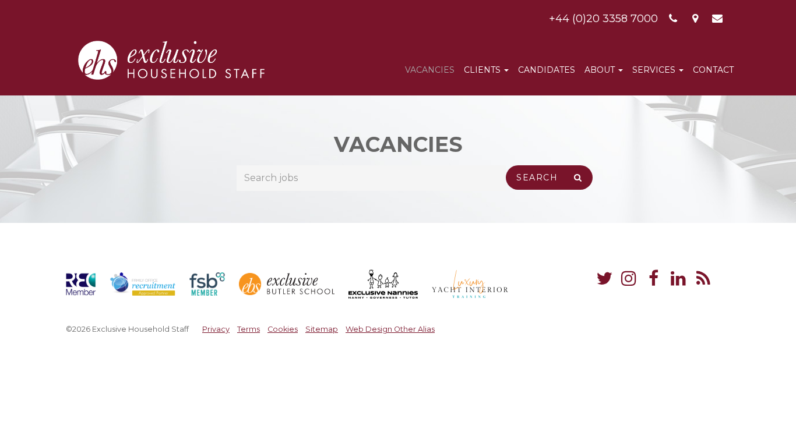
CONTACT (713, 70)
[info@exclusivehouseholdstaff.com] (717, 18)
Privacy (216, 329)
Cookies (282, 329)
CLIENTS (483, 70)
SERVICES (655, 70)
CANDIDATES (546, 70)
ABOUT (600, 70)
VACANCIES (430, 70)
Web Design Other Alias (390, 329)
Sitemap (321, 329)
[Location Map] (695, 18)
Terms (248, 329)
